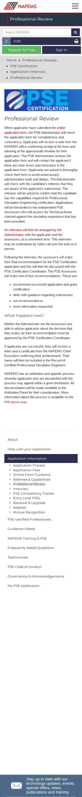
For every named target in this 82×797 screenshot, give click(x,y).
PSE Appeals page (15, 402)
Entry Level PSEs (26, 498)
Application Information (29, 72)
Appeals (19, 507)
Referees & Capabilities (31, 479)
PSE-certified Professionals (29, 519)
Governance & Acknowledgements (36, 576)
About (13, 439)
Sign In (61, 50)
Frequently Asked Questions (31, 548)
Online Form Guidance (32, 475)
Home (12, 60)
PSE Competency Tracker (33, 493)
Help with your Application (29, 449)
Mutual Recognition (29, 512)
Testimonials (18, 557)
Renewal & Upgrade (29, 503)
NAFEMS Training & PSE (27, 538)
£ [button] (8, 42)
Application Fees (26, 470)
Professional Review (29, 484)
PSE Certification (24, 66)
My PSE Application (23, 586)
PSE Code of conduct (25, 567)
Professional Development (44, 60)
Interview (20, 489)
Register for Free (21, 50)
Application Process (29, 465)
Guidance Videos (21, 529)
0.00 (17, 41)
